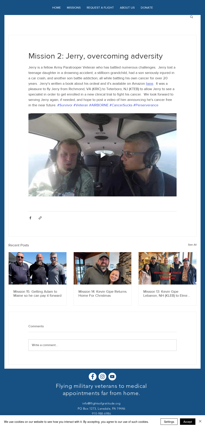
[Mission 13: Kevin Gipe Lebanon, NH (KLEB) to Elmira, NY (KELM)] (167, 268)
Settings (169, 422)
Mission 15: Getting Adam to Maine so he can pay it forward (37, 294)
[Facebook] (92, 376)
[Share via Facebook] (30, 218)
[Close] (200, 421)
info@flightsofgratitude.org (101, 403)
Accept (187, 422)
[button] (127, 7)
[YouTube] (112, 376)
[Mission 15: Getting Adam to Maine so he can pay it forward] (37, 268)
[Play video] (102, 154)
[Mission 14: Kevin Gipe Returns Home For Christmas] (103, 268)
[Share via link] (40, 218)
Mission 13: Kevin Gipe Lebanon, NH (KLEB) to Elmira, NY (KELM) (166, 294)
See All (192, 244)
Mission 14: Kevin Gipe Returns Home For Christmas (102, 294)
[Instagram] (102, 376)
